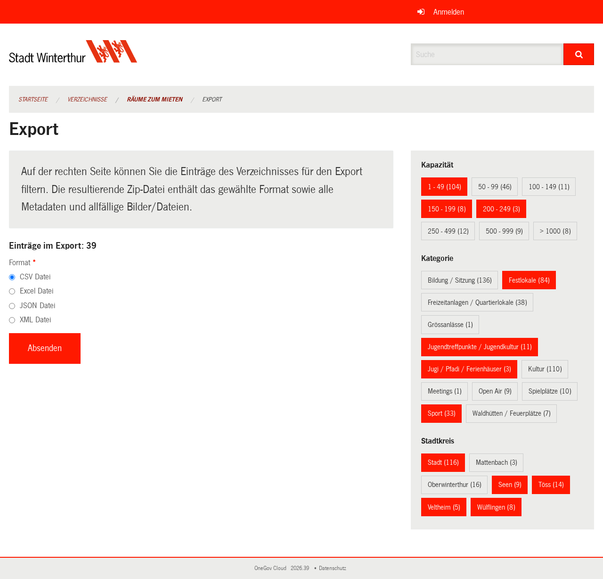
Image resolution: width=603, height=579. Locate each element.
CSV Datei (35, 277)
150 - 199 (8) (447, 209)
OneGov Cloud (271, 568)
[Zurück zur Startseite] (73, 59)
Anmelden (448, 12)
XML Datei (35, 320)
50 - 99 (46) (495, 187)
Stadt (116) (443, 462)
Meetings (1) (445, 391)
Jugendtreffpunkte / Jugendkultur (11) (480, 347)
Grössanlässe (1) (450, 324)
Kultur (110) (545, 369)
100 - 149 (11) (549, 187)
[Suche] (578, 54)
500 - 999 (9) (504, 231)
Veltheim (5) (444, 507)
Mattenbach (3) (496, 462)
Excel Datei (36, 291)
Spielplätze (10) (550, 391)
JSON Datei (37, 306)
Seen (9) (510, 484)
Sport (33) (442, 413)
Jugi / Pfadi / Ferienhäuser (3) (469, 369)
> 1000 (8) (555, 231)
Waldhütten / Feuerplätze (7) (512, 413)
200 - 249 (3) (501, 209)
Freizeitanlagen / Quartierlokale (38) (477, 302)
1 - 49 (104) (444, 187)
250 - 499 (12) (448, 231)
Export (211, 99)
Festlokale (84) (529, 280)
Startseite (33, 99)
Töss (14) (551, 484)
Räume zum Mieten (154, 99)
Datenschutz (334, 568)
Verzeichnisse (87, 99)
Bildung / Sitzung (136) (460, 280)
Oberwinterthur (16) (454, 484)
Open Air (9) (495, 391)
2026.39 (300, 568)
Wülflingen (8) (496, 507)
